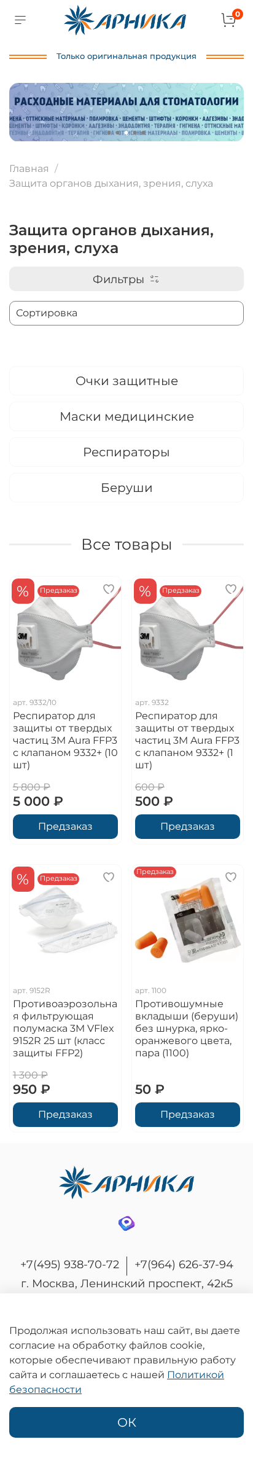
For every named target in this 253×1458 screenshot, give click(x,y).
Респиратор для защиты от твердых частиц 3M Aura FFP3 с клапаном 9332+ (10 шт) (65, 740)
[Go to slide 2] (118, 132)
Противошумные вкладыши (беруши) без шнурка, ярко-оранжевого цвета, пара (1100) (186, 1028)
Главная (29, 168)
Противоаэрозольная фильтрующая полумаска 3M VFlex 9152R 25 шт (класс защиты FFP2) (65, 1028)
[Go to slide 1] (109, 132)
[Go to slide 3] (126, 132)
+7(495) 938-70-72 (69, 1264)
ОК (126, 1422)
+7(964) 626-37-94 (183, 1264)
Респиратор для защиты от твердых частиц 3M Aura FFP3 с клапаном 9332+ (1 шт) (187, 740)
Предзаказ (65, 826)
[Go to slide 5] (144, 132)
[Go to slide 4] (135, 132)
